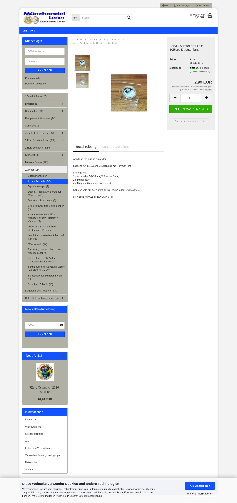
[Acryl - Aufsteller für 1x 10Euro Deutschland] (129, 89)
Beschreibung (86, 147)
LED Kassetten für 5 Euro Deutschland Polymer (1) (42, 228)
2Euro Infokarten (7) (35, 96)
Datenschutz (32, 462)
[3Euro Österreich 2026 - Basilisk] (45, 372)
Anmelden (45, 70)
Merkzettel (203, 5)
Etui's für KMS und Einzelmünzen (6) (46, 207)
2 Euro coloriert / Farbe (37, 147)
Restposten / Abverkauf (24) (40, 118)
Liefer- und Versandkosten (39, 448)
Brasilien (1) (31, 103)
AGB (27, 441)
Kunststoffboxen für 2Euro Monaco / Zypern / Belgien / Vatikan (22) (43, 218)
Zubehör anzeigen (37, 175)
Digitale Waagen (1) (38, 186)
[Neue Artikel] (63, 356)
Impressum (31, 419)
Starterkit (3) (32, 155)
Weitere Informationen (200, 493)
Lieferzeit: (175, 67)
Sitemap (29, 469)
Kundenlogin (183, 5)
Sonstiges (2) (32, 125)
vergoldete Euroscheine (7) (39, 133)
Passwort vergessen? (36, 83)
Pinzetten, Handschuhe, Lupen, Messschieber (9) (45, 251)
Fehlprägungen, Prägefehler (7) (41, 290)
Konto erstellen (33, 78)
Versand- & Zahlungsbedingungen (43, 455)
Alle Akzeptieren (200, 485)
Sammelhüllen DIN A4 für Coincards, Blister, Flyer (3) (42, 260)
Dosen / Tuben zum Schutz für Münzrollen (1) (44, 193)
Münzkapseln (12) (37, 244)
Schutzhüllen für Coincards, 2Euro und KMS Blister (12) (46, 268)
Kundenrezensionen (116, 147)
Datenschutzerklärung (90, 495)
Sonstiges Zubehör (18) (40, 284)
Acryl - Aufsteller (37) (39, 181)
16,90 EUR (45, 399)
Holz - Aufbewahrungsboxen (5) (42, 298)
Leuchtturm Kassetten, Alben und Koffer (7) (46, 237)
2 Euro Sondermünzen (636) (40, 140)
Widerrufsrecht (33, 426)
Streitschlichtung (34, 433)
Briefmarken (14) (34, 111)
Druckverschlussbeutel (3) (42, 200)
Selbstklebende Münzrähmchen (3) (45, 277)
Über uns (29, 30)
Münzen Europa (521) (36, 162)
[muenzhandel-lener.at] (44, 17)
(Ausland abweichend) (200, 71)
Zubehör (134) (32, 169)
